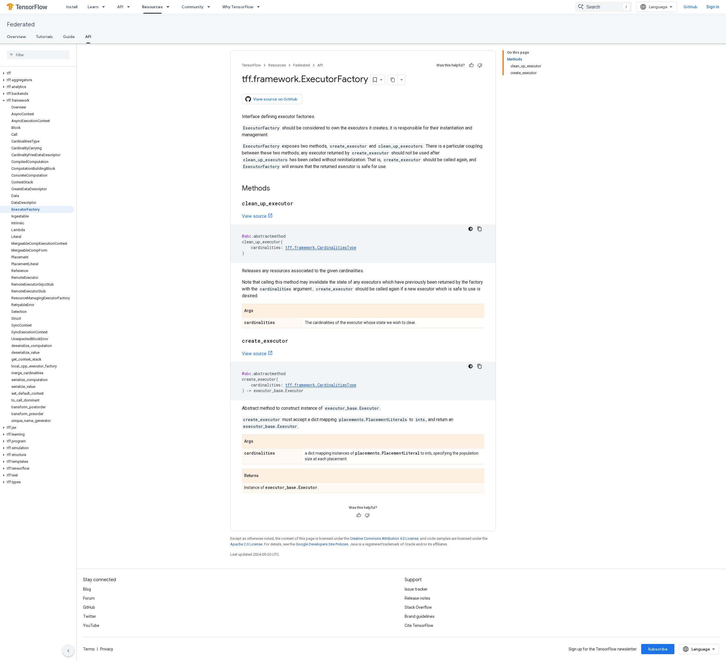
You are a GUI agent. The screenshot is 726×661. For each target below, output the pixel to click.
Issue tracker (416, 589)
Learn (93, 6)
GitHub (690, 6)
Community (193, 6)
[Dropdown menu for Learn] (105, 7)
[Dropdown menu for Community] (210, 7)
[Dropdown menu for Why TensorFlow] (260, 7)
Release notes (417, 598)
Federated (21, 24)
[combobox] (603, 7)
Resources (152, 6)
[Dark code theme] (470, 228)
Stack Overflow (418, 607)
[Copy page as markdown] (393, 80)
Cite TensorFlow (419, 625)
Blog (87, 589)
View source (254, 216)
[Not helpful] (480, 65)
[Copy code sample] (479, 228)
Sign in (712, 7)
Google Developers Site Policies (322, 544)
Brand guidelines (419, 616)
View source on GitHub (275, 99)
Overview (16, 36)
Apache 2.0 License (246, 544)
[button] (37, 73)
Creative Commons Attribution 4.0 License (384, 538)
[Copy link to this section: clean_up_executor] (299, 203)
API (120, 6)
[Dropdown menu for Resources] (169, 7)
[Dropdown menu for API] (130, 7)
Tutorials (44, 36)
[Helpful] (471, 65)
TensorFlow (251, 65)
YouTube (91, 625)
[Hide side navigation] (68, 650)
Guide (69, 36)
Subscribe (658, 649)
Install (71, 6)
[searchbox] (38, 54)
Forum (89, 598)
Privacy (106, 649)
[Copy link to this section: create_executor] (293, 341)
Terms (89, 649)
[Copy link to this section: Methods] (275, 188)
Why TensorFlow (237, 6)
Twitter (89, 616)
